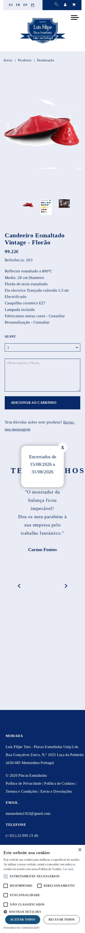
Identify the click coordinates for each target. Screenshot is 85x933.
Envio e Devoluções (56, 791)
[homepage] (42, 43)
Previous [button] (15, 130)
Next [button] (70, 130)
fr (18, 5)
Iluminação (45, 60)
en (25, 5)
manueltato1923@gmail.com (28, 813)
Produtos (24, 60)
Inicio (8, 60)
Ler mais (68, 869)
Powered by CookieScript (22, 927)
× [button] (79, 850)
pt (33, 5)
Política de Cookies (59, 783)
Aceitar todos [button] (22, 919)
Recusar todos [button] (62, 919)
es (11, 5)
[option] (42, 130)
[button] (42, 911)
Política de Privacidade (23, 783)
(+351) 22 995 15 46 (22, 836)
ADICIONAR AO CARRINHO (33, 402)
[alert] (42, 889)
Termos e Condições (22, 791)
